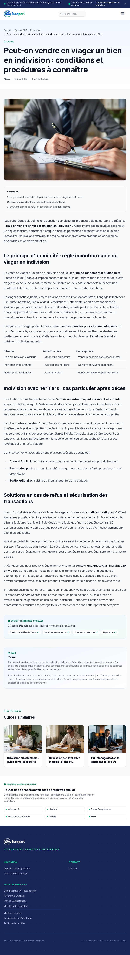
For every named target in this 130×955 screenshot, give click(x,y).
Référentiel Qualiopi (14, 895)
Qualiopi (53, 809)
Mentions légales (13, 913)
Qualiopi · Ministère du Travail (23, 632)
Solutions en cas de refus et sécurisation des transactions (40, 206)
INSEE (93, 816)
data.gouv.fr (14, 809)
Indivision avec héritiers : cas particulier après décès (37, 202)
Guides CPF (21, 30)
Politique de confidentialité (18, 918)
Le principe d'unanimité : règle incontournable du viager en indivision (46, 197)
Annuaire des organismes (17, 868)
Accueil (7, 30)
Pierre (7, 78)
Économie (35, 30)
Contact (73, 868)
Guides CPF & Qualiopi (15, 873)
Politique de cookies (14, 923)
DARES (52, 816)
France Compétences (85, 632)
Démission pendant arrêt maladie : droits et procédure (64, 761)
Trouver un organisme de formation (108, 3)
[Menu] (122, 13)
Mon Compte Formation (55, 632)
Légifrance (108, 632)
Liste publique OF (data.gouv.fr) (20, 890)
